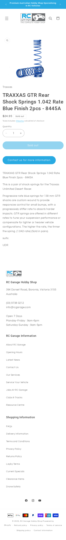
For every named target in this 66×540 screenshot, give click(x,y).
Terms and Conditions (18, 441)
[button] (6, 18)
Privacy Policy (13, 449)
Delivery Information (17, 433)
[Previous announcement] (6, 4)
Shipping (20, 121)
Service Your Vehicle (17, 382)
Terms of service (54, 525)
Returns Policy (14, 456)
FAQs (9, 426)
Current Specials (15, 471)
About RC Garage (16, 344)
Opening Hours (14, 352)
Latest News (13, 360)
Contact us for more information (29, 160)
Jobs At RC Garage (16, 390)
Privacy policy (36, 525)
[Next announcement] (60, 4)
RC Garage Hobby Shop (31, 521)
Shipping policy (24, 530)
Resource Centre (15, 405)
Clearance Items (15, 479)
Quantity (7, 126)
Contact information (43, 530)
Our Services (13, 375)
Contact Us (12, 367)
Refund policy (20, 525)
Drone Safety (13, 486)
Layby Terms (13, 464)
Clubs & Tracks (14, 397)
